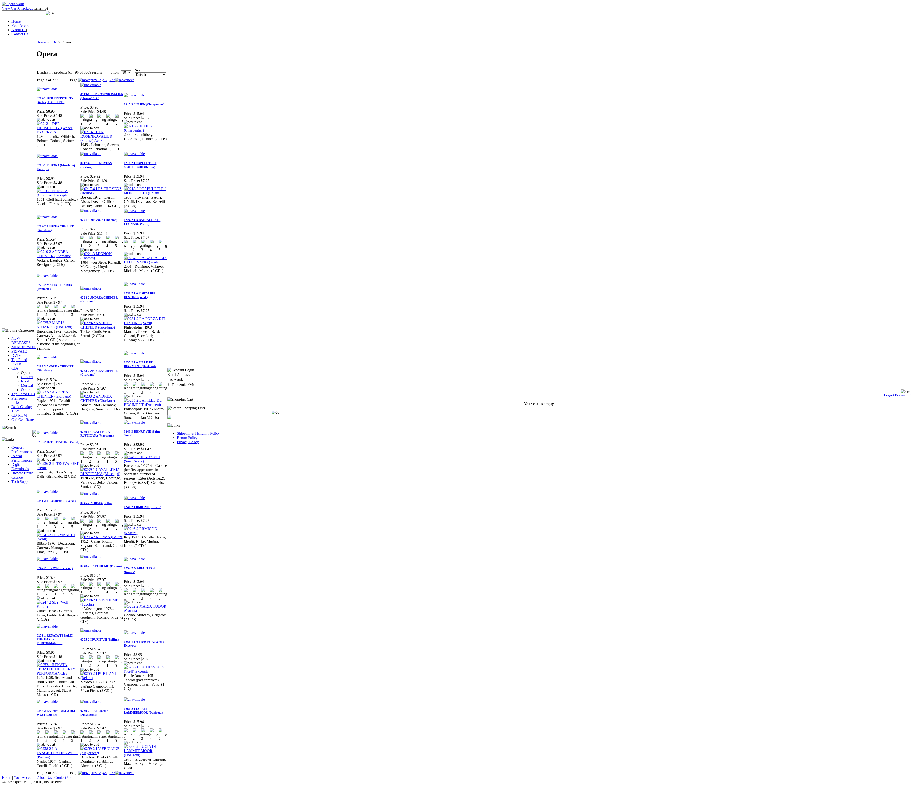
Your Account (21, 26)
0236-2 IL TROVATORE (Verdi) (58, 442)
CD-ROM (19, 415)
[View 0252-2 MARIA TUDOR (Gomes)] (145, 611)
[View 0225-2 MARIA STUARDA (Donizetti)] (58, 327)
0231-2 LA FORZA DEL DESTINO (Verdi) (140, 295)
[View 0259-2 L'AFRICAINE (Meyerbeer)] (102, 753)
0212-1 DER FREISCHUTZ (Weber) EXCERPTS (55, 100)
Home (16, 21)
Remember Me (183, 385)
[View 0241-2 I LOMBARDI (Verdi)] (58, 539)
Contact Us (19, 34)
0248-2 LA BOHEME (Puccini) (101, 566)
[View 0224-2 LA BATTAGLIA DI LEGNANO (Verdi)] (145, 262)
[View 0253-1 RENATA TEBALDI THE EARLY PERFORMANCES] (58, 673)
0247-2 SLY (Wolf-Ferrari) (55, 568)
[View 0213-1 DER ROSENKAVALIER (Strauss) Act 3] (102, 140)
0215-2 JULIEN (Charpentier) (144, 104)
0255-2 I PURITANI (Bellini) (99, 639)
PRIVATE (19, 351)
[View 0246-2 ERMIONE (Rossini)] (145, 533)
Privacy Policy (188, 442)
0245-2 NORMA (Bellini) (96, 503)
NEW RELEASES (21, 340)
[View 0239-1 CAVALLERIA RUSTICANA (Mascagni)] (102, 474)
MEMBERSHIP (23, 347)
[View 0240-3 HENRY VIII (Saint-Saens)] (145, 461)
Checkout (25, 8)
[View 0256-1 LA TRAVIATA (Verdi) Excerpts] (145, 671)
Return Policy (187, 438)
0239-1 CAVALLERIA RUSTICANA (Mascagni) (97, 433)
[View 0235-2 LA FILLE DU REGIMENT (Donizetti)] (145, 405)
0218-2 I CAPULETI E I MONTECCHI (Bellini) (140, 165)
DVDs (16, 355)
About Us (18, 30)
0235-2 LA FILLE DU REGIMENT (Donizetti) (140, 364)
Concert (27, 377)
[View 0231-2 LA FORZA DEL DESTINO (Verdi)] (145, 323)
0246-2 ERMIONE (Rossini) (142, 507)
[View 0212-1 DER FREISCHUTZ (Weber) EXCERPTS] (58, 132)
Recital (26, 381)
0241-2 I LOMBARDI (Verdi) (56, 501)
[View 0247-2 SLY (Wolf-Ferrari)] (58, 607)
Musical (27, 385)
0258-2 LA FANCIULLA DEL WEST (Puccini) (56, 712)
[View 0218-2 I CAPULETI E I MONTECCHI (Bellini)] (145, 193)
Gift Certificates (23, 420)
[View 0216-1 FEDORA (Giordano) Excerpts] (58, 195)
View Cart (9, 8)
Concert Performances (21, 449)
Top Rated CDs (23, 394)
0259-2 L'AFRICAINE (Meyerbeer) (95, 712)
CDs (14, 368)
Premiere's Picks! (19, 400)
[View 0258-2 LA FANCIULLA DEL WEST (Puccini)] (58, 757)
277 (112, 80)
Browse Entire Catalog (22, 475)
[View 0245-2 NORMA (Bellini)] (101, 537)
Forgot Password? (897, 395)
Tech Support (21, 482)
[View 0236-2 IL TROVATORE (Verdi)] (58, 468)
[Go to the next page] (124, 80)
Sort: (138, 70)
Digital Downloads (20, 466)
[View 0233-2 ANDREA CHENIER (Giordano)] (102, 401)
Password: (175, 379)
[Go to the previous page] (87, 80)
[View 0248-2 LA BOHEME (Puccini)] (102, 604)
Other (25, 390)
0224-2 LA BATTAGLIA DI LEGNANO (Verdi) (142, 222)
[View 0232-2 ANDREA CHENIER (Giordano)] (58, 396)
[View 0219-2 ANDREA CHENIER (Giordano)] (58, 256)
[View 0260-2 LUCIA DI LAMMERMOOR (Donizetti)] (145, 755)
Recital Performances (21, 458)
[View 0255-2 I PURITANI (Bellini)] (102, 678)
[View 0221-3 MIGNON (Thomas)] (102, 258)
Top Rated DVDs (19, 362)
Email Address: (178, 374)
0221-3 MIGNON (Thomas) (98, 220)
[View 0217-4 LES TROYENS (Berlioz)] (102, 193)
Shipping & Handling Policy (198, 433)
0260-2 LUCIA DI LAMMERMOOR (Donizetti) (143, 710)
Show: (115, 72)
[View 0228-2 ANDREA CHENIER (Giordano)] (102, 327)
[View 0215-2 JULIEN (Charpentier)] (145, 130)
